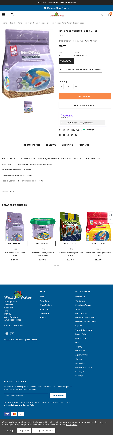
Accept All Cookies (43, 430)
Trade (77, 309)
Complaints (80, 363)
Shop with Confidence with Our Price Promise (57, 2)
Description (31, 145)
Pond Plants (45, 301)
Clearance (44, 313)
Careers (78, 359)
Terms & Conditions (83, 330)
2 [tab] (58, 265)
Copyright (79, 371)
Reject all (24, 430)
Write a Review (91, 41)
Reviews (50, 145)
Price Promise (80, 338)
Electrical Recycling (83, 367)
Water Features (46, 305)
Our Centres (80, 301)
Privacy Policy (81, 334)
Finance (84, 145)
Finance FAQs (81, 313)
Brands (43, 317)
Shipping (67, 145)
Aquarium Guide (82, 355)
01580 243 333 (17, 326)
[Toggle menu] (3, 14)
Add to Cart (15, 243)
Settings (9, 430)
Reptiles (78, 326)
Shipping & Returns (83, 305)
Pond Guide (80, 351)
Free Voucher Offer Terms (85, 321)
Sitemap (79, 375)
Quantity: (63, 81)
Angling (78, 346)
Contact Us (80, 297)
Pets (77, 342)
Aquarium (44, 309)
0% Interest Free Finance (58, 8)
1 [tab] (55, 265)
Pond (42, 297)
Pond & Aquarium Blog (85, 317)
